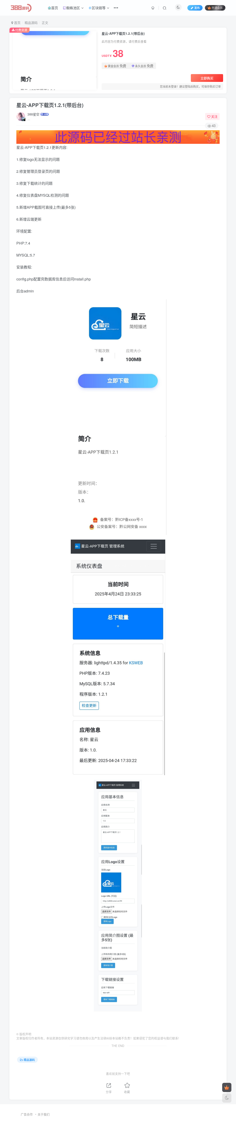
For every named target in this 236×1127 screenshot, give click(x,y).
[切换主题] (226, 1098)
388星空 (33, 114)
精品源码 (31, 22)
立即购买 (207, 78)
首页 (54, 7)
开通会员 (217, 8)
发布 (197, 8)
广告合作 (27, 1114)
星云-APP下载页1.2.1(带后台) (49, 105)
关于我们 (44, 1114)
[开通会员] (226, 1087)
